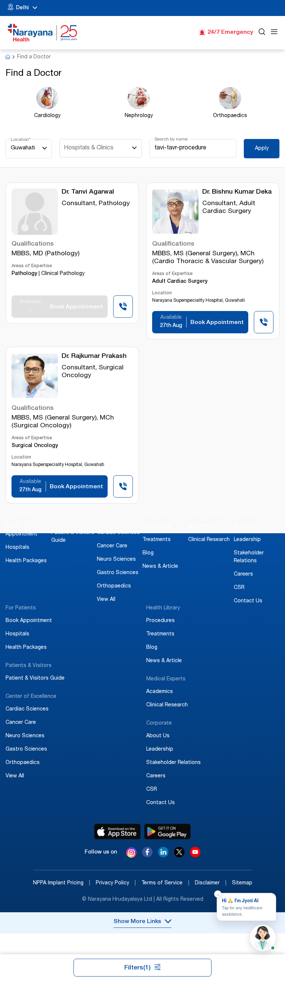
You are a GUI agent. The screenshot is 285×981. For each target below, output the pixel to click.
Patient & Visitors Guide (35, 678)
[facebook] (147, 855)
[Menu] (274, 33)
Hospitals (17, 547)
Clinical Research (209, 540)
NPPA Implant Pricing (61, 883)
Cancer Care (112, 546)
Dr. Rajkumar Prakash (94, 356)
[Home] (42, 32)
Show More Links (137, 922)
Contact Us (248, 601)
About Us (245, 526)
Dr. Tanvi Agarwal (88, 192)
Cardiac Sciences (118, 532)
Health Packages (26, 561)
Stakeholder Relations (173, 762)
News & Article (160, 566)
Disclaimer (210, 883)
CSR (239, 587)
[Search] (262, 33)
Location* (21, 139)
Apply (262, 148)
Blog (148, 553)
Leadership (247, 540)
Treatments (156, 540)
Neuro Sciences (116, 559)
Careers (243, 574)
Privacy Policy (116, 883)
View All (106, 599)
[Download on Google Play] (167, 831)
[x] (179, 855)
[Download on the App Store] (117, 831)
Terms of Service (165, 883)
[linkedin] (163, 855)
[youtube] (195, 855)
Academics (201, 526)
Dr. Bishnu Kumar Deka (237, 192)
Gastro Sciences (117, 573)
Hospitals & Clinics (89, 148)
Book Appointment (29, 621)
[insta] (131, 853)
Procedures (156, 526)
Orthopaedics (114, 586)
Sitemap (242, 883)
